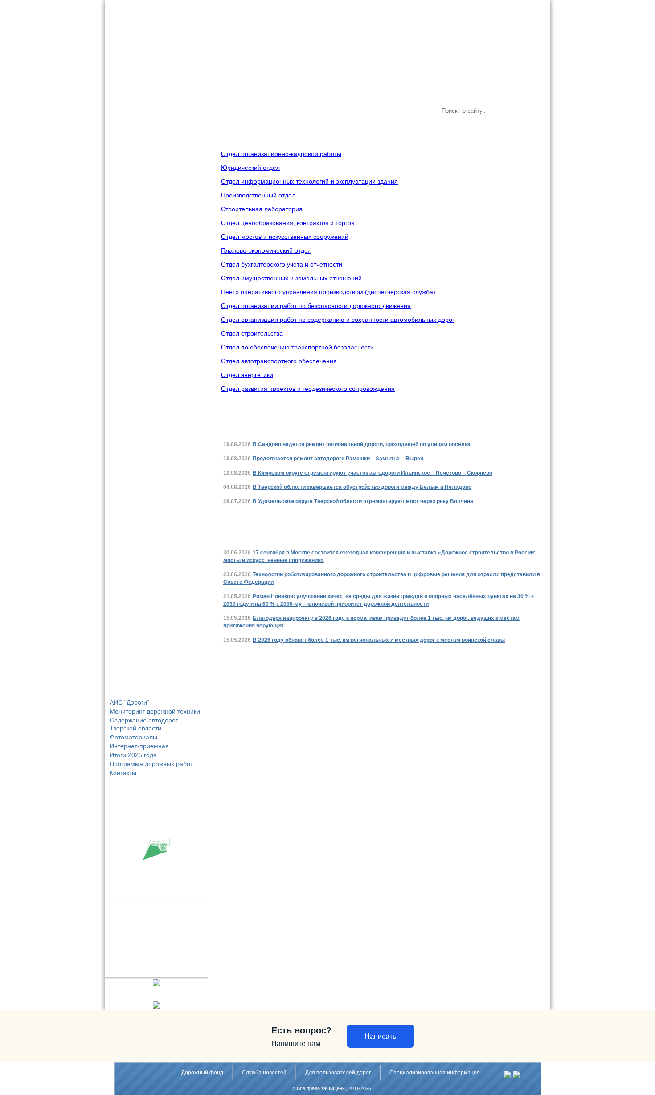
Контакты (123, 772)
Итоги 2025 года (133, 755)
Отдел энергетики (247, 374)
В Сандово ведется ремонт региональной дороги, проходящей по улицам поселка (362, 444)
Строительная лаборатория (262, 209)
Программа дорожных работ (151, 763)
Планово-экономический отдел (266, 250)
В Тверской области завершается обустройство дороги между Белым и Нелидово (362, 487)
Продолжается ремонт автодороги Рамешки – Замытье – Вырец (338, 458)
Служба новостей (209, 110)
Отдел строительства (252, 333)
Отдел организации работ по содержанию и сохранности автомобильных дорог (337, 319)
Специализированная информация (434, 1073)
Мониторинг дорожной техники (155, 711)
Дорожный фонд (202, 1073)
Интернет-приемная (139, 746)
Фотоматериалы (133, 737)
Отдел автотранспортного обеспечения (279, 361)
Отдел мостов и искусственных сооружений (284, 236)
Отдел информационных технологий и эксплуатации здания (309, 181)
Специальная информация (359, 110)
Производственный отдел (258, 195)
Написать (380, 1036)
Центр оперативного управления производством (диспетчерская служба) (328, 291)
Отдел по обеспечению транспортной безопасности (297, 347)
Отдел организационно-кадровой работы (281, 153)
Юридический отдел (250, 167)
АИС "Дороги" (129, 702)
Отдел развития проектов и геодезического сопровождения (308, 388)
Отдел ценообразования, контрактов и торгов (287, 222)
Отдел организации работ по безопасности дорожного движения (316, 305)
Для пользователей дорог (278, 110)
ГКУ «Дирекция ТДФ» (147, 110)
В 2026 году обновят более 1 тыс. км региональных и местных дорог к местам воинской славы (379, 640)
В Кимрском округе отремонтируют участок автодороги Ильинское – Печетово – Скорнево (372, 473)
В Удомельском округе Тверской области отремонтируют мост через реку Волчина (363, 501)
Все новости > (505, 423)
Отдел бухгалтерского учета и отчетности (281, 264)
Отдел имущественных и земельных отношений (291, 278)
